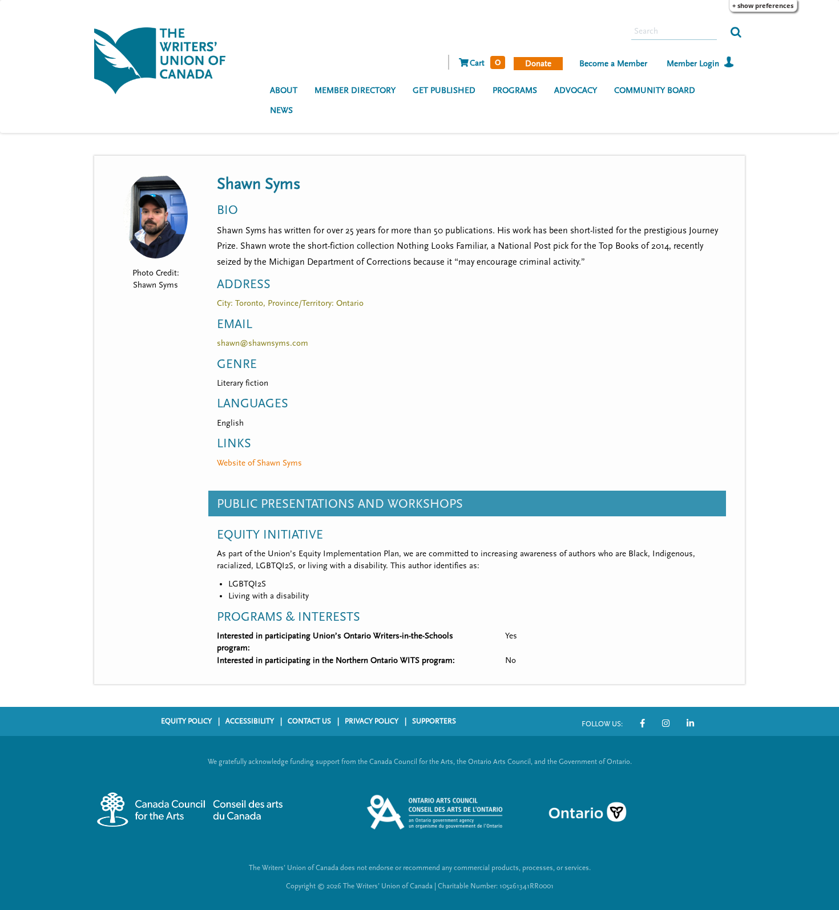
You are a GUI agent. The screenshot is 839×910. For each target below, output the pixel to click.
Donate (538, 63)
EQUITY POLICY (186, 721)
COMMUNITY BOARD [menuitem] (654, 90)
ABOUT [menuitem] (283, 90)
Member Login (693, 63)
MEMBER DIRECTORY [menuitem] (355, 90)
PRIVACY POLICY (371, 721)
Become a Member (613, 63)
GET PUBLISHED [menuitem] (444, 90)
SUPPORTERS (434, 721)
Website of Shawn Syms (259, 463)
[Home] (164, 59)
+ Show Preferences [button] (762, 5)
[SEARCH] (736, 31)
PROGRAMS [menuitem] (515, 90)
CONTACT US (309, 721)
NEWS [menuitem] (281, 110)
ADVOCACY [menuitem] (575, 90)
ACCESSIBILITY (249, 721)
